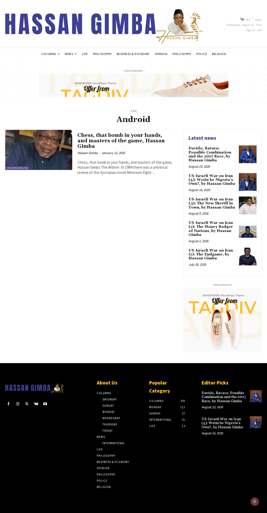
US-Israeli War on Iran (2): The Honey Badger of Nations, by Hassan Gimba (211, 229)
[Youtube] (45, 404)
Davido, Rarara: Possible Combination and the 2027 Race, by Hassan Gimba (210, 154)
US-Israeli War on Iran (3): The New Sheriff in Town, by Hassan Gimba (212, 203)
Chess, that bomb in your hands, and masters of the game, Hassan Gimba (121, 140)
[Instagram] (17, 404)
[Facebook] (8, 404)
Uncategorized (17, 168)
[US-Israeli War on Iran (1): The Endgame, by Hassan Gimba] (248, 256)
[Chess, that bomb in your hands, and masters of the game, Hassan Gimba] (38, 150)
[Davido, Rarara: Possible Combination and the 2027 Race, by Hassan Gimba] (248, 154)
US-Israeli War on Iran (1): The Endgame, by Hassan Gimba (211, 254)
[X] (26, 404)
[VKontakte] (36, 404)
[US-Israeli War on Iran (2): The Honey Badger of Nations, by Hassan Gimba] (248, 229)
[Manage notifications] (255, 501)
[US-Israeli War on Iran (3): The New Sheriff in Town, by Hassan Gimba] (248, 205)
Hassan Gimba (87, 153)
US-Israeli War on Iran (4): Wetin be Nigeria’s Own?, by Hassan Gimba (212, 180)
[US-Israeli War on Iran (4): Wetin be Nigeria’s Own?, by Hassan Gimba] (248, 182)
